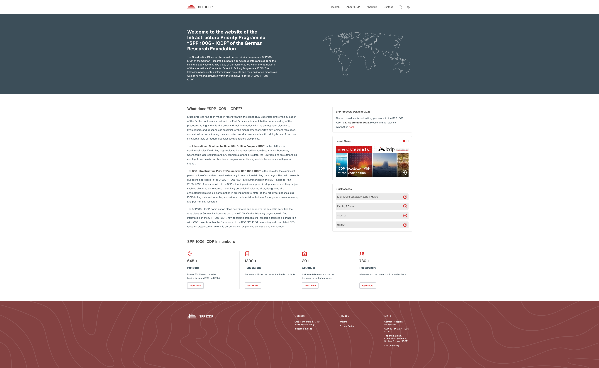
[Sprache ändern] (409, 7)
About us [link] (372, 7)
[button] (400, 7)
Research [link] (334, 7)
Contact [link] (388, 7)
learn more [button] (195, 285)
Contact (341, 225)
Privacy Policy (346, 326)
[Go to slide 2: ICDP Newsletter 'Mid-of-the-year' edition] (403, 141)
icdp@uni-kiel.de (303, 328)
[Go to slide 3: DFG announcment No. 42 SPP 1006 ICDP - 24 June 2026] (407, 141)
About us (341, 215)
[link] (200, 7)
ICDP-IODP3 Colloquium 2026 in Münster (358, 196)
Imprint (343, 321)
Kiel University (391, 345)
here (351, 127)
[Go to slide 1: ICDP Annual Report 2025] (400, 141)
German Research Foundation (393, 323)
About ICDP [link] (353, 7)
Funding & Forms (345, 206)
